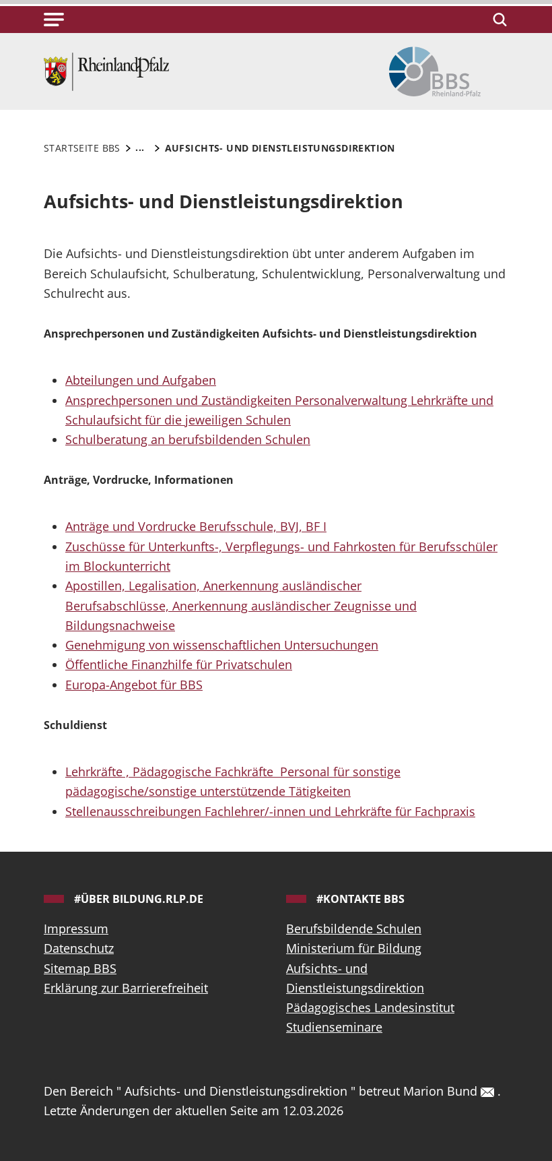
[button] (54, 19)
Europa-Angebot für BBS (134, 685)
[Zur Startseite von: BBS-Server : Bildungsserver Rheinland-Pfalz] (106, 70)
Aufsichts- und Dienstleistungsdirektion (355, 978)
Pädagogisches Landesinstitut (370, 1007)
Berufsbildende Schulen (353, 928)
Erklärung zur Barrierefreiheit (126, 988)
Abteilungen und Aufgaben (140, 380)
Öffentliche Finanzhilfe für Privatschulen (178, 664)
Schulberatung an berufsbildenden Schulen (187, 439)
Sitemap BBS (80, 968)
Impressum (76, 928)
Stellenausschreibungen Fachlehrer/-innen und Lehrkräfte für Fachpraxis (270, 811)
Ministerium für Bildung (353, 948)
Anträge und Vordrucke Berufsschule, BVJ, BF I (195, 526)
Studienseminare (334, 1027)
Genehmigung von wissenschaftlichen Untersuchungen (221, 645)
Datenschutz (79, 948)
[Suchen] (497, 19)
